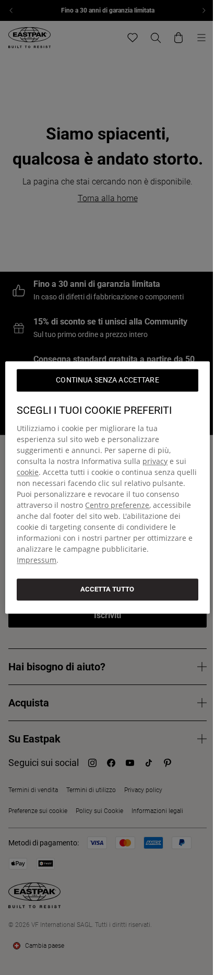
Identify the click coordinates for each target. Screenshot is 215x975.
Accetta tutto (107, 589)
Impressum (36, 560)
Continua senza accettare (107, 380)
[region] (107, 487)
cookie (28, 472)
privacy (155, 461)
